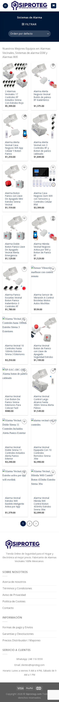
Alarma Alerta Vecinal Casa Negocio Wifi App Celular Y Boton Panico (14, 148)
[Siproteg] (29, 5)
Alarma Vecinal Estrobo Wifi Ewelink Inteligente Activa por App (14, 502)
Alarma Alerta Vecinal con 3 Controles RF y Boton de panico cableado (42, 148)
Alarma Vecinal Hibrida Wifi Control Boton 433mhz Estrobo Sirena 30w (42, 503)
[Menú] (5, 5)
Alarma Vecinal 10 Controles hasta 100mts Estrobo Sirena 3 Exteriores (15, 350)
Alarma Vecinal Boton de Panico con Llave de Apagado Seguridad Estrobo (43, 351)
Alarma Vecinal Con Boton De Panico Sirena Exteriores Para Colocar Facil (13, 402)
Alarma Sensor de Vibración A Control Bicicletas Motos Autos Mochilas (44, 299)
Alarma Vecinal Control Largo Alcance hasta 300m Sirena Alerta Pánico (44, 402)
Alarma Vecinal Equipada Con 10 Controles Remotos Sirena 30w (42, 453)
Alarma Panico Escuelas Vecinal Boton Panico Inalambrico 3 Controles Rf (13, 300)
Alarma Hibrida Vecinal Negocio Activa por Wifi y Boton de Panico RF (42, 249)
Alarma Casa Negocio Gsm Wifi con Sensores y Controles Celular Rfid (43, 199)
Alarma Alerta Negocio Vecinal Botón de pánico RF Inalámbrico (42, 95)
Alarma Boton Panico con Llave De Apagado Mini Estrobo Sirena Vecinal (14, 199)
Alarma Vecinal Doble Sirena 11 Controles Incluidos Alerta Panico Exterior (15, 453)
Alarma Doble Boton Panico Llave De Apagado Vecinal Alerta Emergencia (15, 249)
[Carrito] (53, 5)
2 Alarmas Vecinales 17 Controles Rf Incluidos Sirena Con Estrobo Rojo (14, 97)
